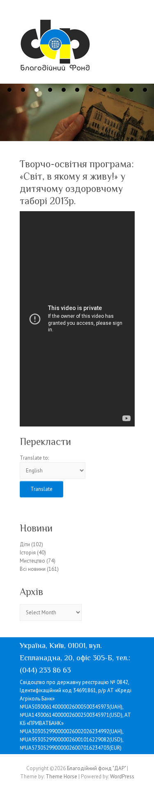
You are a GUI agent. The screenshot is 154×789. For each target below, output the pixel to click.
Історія (28, 552)
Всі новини (33, 569)
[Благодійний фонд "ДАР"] (55, 46)
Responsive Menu (130, 27)
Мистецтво (32, 560)
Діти (25, 544)
